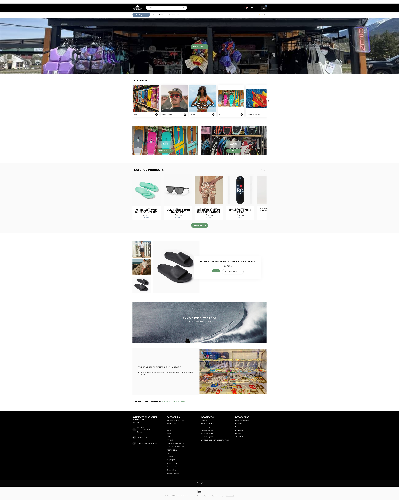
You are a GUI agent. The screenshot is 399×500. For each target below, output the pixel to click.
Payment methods (207, 430)
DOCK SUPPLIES (172, 467)
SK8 (168, 427)
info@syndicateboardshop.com (147, 443)
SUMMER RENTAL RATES (175, 420)
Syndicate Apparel (173, 473)
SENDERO (170, 457)
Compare (238, 433)
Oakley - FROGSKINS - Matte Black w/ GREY (177, 211)
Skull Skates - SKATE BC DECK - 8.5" (240, 211)
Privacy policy (205, 427)
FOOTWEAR (171, 460)
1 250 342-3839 (142, 437)
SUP (168, 437)
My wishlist (239, 430)
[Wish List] (257, 8)
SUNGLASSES (171, 423)
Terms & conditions (207, 423)
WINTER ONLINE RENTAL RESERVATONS (215, 440)
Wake (169, 433)
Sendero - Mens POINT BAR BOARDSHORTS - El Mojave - (209, 211)
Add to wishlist (231, 272)
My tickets (238, 427)
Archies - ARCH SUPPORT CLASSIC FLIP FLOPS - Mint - (146, 211)
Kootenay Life (171, 470)
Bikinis (169, 430)
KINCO (169, 453)
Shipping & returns (207, 433)
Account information (242, 420)
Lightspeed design (218, 496)
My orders (238, 423)
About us (204, 420)
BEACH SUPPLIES (172, 463)
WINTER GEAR (172, 450)
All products (239, 437)
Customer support (207, 437)
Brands (161, 15)
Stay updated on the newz (174, 401)
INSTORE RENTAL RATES (175, 443)
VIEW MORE (198, 225)
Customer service (173, 15)
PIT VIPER (170, 440)
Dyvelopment (230, 496)
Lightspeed (207, 496)
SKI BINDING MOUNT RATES (176, 447)
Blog (154, 15)
